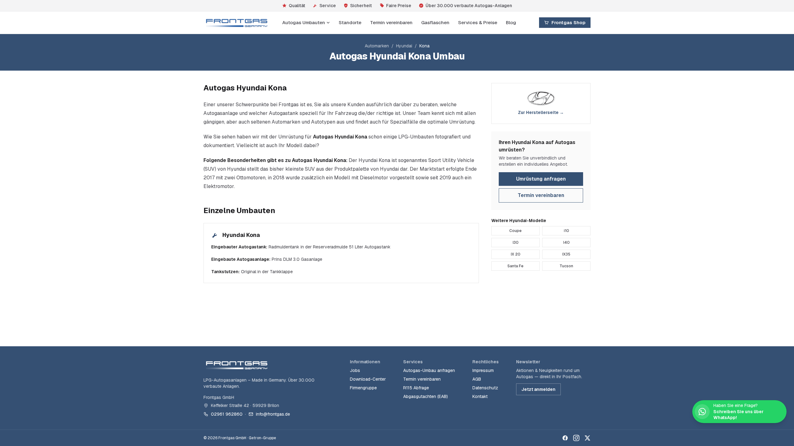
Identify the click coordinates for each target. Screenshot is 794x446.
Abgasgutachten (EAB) (425, 396)
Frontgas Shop (568, 22)
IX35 (566, 254)
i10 (566, 230)
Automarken (377, 46)
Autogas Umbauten (303, 22)
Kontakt (480, 396)
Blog (511, 22)
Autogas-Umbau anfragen (429, 370)
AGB (476, 379)
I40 (566, 242)
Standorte (350, 22)
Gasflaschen (435, 22)
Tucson (566, 266)
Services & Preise (477, 22)
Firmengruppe (363, 388)
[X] (587, 438)
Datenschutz (485, 388)
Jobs (355, 370)
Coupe (515, 230)
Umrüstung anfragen (541, 179)
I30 (516, 242)
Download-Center (368, 379)
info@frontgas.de (273, 414)
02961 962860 (227, 414)
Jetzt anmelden (538, 389)
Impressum (483, 370)
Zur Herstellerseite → (541, 112)
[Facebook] (565, 438)
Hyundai (404, 46)
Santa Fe (515, 266)
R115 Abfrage (416, 388)
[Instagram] (576, 438)
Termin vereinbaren (391, 22)
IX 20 (515, 254)
